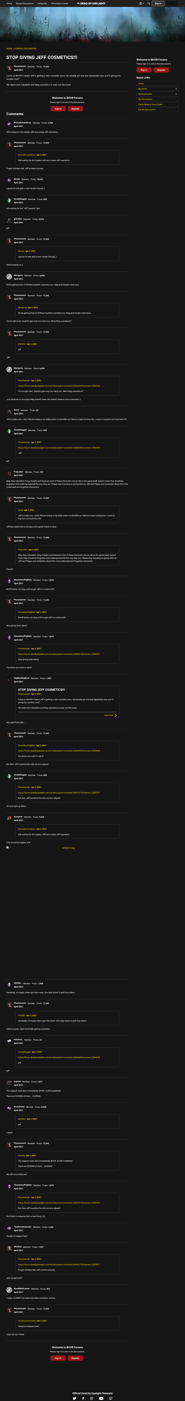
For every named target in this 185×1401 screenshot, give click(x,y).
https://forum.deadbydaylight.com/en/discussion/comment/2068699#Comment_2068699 (59, 751)
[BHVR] (91, 3)
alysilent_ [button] (18, 1039)
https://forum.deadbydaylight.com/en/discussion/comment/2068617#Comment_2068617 (59, 1264)
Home (141, 83)
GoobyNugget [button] (20, 199)
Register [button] (75, 109)
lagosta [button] (17, 1081)
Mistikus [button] (18, 1246)
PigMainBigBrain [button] (21, 678)
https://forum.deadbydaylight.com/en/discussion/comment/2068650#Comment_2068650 (59, 1057)
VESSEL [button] (17, 983)
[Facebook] (83, 1399)
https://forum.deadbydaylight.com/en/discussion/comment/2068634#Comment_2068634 (59, 448)
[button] (9, 68)
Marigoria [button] (18, 275)
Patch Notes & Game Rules (150, 104)
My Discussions (145, 99)
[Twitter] (74, 1399)
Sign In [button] (58, 109)
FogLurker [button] (18, 472)
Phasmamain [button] (20, 66)
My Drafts (157, 89)
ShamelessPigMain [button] (23, 580)
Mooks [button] (17, 179)
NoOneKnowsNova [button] (22, 122)
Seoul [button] (16, 410)
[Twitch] (111, 1399)
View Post (108, 715)
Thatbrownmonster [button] (23, 1227)
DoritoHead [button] (19, 1107)
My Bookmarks (157, 94)
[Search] (149, 3)
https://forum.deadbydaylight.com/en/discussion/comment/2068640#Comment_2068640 (59, 386)
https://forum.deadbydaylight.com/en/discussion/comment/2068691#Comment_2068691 (59, 654)
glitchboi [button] (18, 219)
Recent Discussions (147, 109)
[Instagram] (91, 1399)
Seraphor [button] (18, 817)
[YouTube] (101, 1399)
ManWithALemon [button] (22, 1288)
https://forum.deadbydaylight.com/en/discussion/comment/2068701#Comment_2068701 (59, 793)
